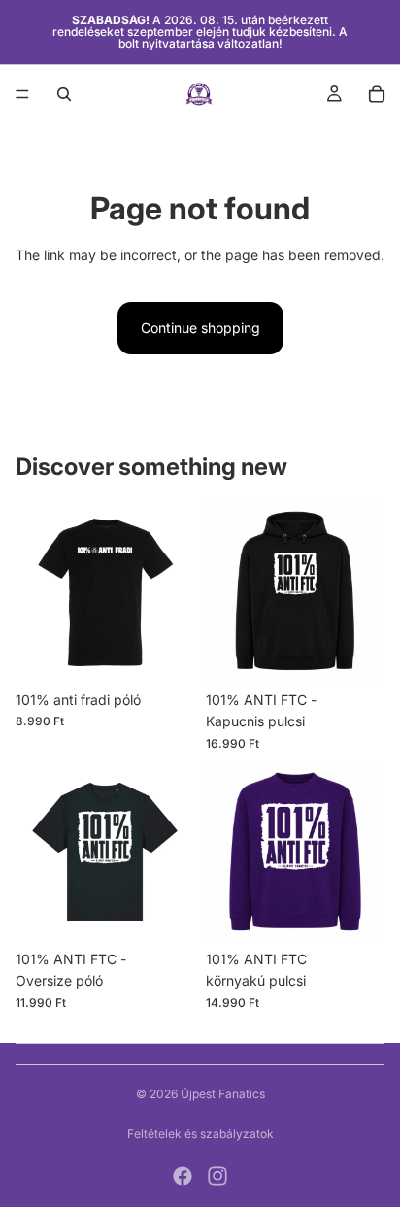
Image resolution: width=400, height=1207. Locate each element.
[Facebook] (182, 1176)
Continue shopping (200, 327)
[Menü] (22, 94)
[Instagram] (217, 1176)
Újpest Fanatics (223, 1094)
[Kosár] (376, 94)
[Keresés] (64, 94)
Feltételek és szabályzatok (200, 1133)
